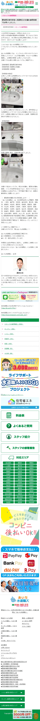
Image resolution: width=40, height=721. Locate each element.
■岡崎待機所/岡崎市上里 (9, 673)
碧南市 (8, 471)
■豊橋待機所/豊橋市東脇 (9, 668)
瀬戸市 (20, 465)
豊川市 (20, 468)
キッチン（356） (10, 329)
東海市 (8, 482)
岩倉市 (8, 488)
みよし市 (31, 494)
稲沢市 (20, 479)
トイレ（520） (9, 334)
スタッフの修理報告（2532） (14, 324)
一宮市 (8, 465)
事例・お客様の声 (28, 618)
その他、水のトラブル (8, 641)
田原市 (8, 491)
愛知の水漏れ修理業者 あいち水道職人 (13, 9)
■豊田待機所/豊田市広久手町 (10, 666)
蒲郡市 (31, 474)
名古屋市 (8, 462)
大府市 (20, 482)
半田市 (31, 465)
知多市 (31, 482)
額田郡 (20, 502)
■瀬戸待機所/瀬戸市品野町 (9, 677)
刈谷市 (20, 471)
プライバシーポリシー (8, 658)
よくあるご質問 (27, 621)
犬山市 (8, 477)
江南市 (31, 477)
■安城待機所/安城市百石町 (9, 675)
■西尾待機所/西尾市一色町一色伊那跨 (13, 684)
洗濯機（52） (8, 348)
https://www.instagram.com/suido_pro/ (14, 315)
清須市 (31, 491)
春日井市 (8, 468)
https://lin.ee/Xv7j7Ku (8, 308)
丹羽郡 (20, 499)
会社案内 (4, 645)
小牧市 (8, 479)
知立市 (8, 485)
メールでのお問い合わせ (24, 7)
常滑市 (20, 477)
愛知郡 (31, 496)
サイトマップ (5, 650)
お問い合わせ (5, 647)
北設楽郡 (31, 502)
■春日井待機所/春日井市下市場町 (12, 671)
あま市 (8, 496)
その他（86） (8, 353)
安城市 (8, 474)
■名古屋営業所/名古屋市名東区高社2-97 (14, 662)
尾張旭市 (20, 485)
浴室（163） (8, 343)
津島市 (31, 468)
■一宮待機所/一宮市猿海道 (9, 664)
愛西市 (20, 491)
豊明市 (20, 488)
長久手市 (20, 496)
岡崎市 (31, 462)
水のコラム (25, 623)
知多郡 (8, 502)
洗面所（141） (9, 339)
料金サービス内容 (7, 618)
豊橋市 (20, 462)
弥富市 (20, 494)
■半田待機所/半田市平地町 (9, 686)
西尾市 (20, 474)
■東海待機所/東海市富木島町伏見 (12, 679)
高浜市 (31, 485)
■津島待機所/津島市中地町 (9, 682)
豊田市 (31, 471)
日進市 (31, 488)
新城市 (31, 479)
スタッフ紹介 (26, 626)
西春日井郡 (8, 499)
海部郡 (31, 499)
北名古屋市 (8, 494)
